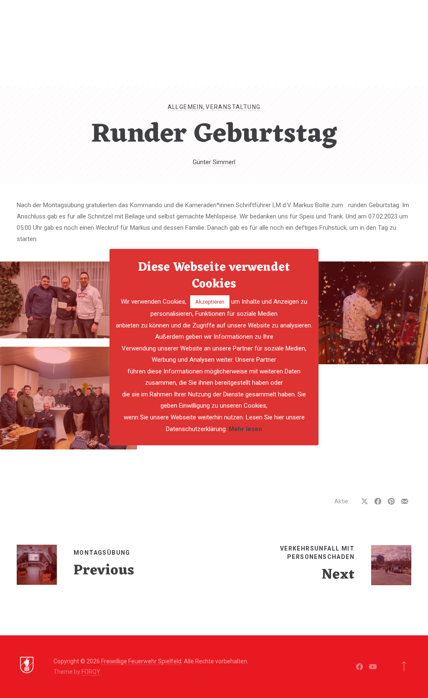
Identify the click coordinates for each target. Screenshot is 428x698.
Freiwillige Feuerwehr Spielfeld (141, 661)
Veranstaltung (233, 107)
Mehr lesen (245, 429)
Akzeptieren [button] (209, 302)
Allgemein (186, 107)
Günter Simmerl (214, 162)
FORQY (91, 671)
